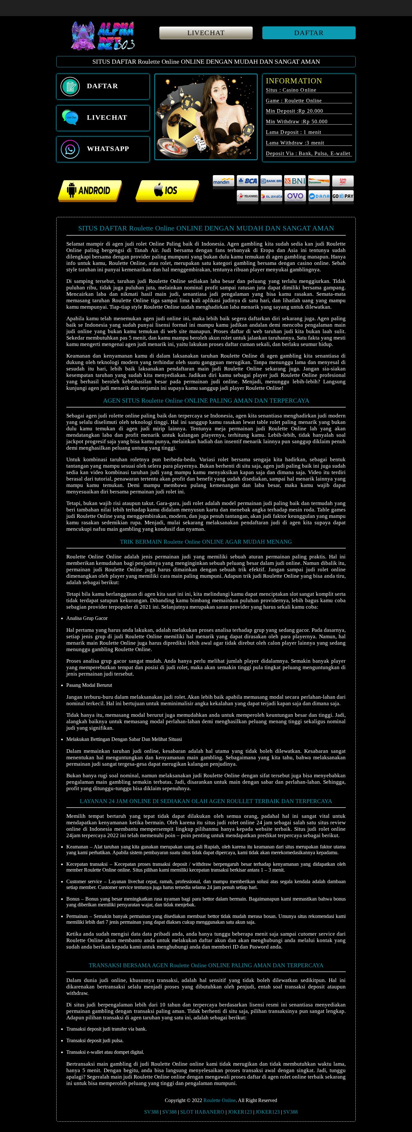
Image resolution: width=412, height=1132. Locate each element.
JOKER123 (240, 1112)
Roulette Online (219, 1100)
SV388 (151, 1112)
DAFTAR (309, 33)
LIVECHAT (206, 33)
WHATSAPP (107, 149)
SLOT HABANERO (202, 1112)
